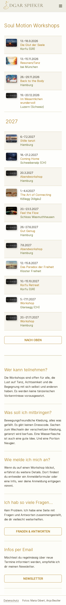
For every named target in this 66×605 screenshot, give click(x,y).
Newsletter (33, 578)
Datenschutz (11, 600)
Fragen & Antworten (33, 531)
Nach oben (33, 340)
